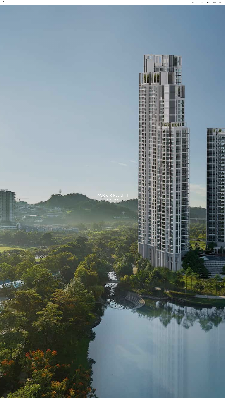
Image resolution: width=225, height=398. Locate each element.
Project (202, 2)
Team (197, 2)
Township (214, 2)
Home (192, 2)
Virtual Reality (207, 2)
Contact (220, 2)
